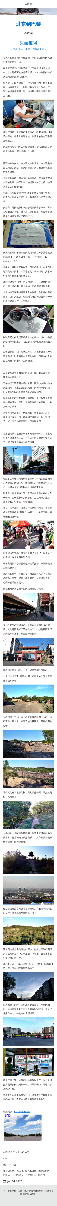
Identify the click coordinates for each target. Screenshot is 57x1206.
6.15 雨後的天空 (22, 1111)
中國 (27, 49)
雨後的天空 (39, 49)
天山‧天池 (17, 49)
